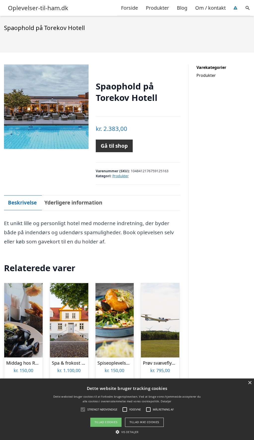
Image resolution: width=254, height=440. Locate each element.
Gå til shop (114, 145)
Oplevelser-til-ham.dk (38, 8)
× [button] (250, 383)
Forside (129, 7)
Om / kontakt (210, 7)
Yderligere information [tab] (73, 202)
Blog (182, 7)
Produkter (157, 7)
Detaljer (166, 401)
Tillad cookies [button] (106, 422)
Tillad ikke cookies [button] (144, 422)
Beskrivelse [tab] (22, 202)
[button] (127, 431)
